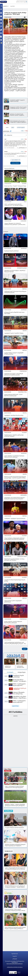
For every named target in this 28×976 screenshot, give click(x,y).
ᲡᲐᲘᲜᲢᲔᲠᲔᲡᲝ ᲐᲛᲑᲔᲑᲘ (22, 556)
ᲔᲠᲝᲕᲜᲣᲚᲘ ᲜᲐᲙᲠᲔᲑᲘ (22, 268)
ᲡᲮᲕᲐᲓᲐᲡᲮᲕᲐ (24, 248)
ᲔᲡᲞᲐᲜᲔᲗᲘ (24, 432)
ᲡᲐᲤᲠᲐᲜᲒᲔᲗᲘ (23, 495)
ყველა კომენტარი (15, 159)
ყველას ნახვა (15, 705)
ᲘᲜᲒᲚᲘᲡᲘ (24, 288)
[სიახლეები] (15, 656)
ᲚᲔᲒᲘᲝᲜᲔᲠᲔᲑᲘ (23, 371)
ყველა (24, 648)
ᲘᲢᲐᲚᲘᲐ (25, 330)
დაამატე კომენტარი (15, 163)
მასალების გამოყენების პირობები (14, 963)
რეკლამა (15, 956)
